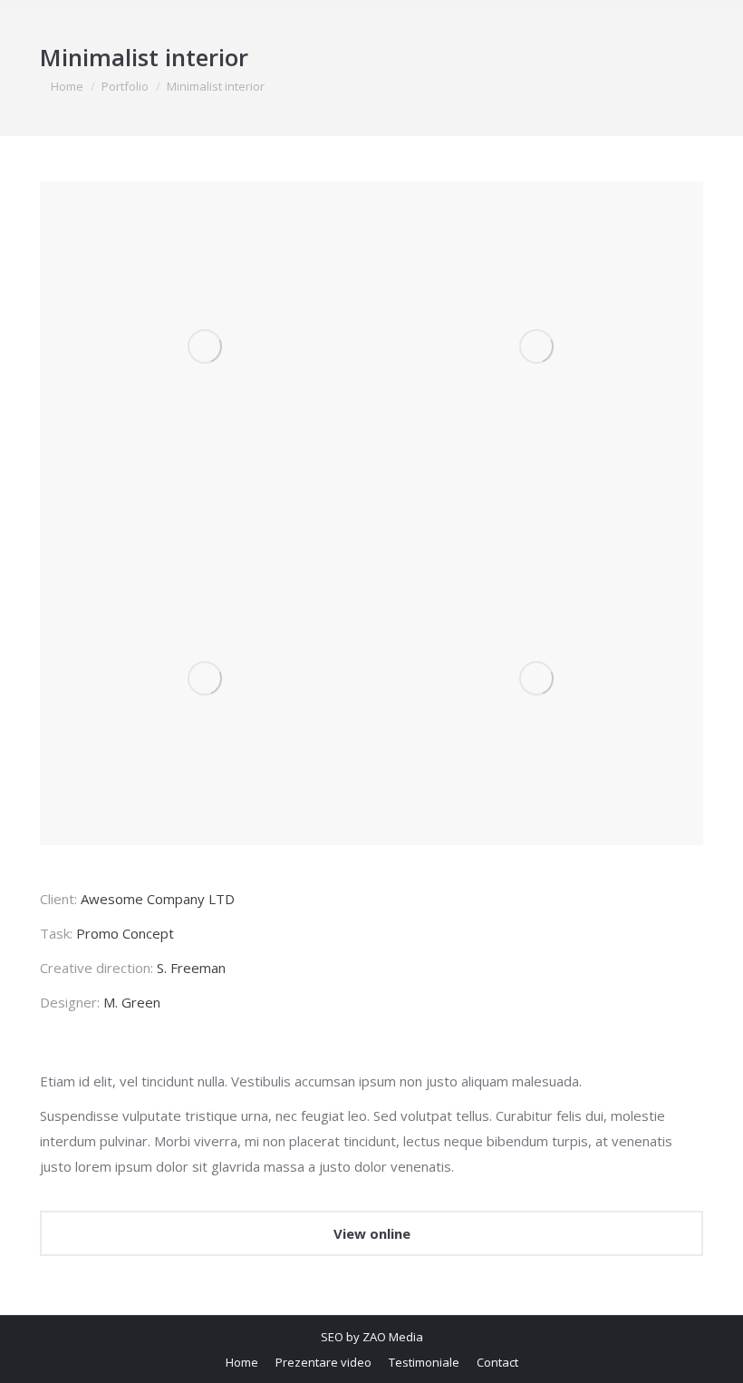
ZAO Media (392, 1337)
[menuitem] (242, 1362)
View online (371, 1233)
